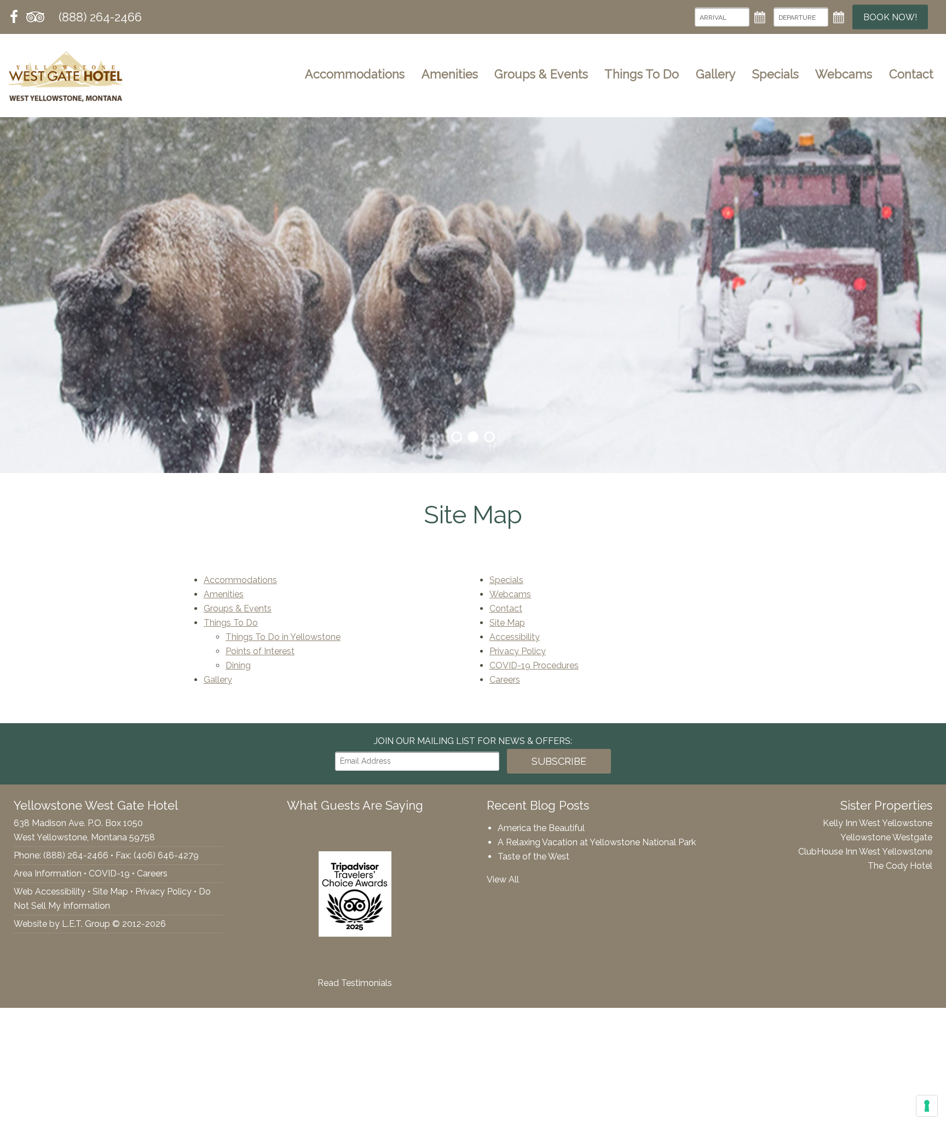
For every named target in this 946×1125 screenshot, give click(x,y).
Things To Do (641, 74)
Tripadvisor (35, 17)
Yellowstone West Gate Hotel (65, 74)
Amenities (450, 74)
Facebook (14, 17)
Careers (504, 679)
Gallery (716, 74)
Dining (238, 665)
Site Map (507, 623)
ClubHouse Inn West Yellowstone (865, 851)
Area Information (48, 873)
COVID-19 (109, 873)
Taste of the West (533, 856)
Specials (775, 74)
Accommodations (355, 74)
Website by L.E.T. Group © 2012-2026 (90, 924)
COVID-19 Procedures (534, 665)
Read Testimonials (355, 983)
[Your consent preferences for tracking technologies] (926, 1105)
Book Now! (890, 17)
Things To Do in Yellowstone (283, 637)
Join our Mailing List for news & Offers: (473, 741)
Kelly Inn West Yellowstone (877, 823)
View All (503, 879)
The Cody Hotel (900, 866)
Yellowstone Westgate (886, 837)
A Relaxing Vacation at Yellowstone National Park (597, 842)
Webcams (843, 74)
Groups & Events (541, 74)
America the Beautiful (541, 828)
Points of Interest (260, 651)
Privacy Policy (517, 651)
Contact (911, 74)
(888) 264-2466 (100, 17)
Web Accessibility (49, 891)
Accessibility (514, 637)
